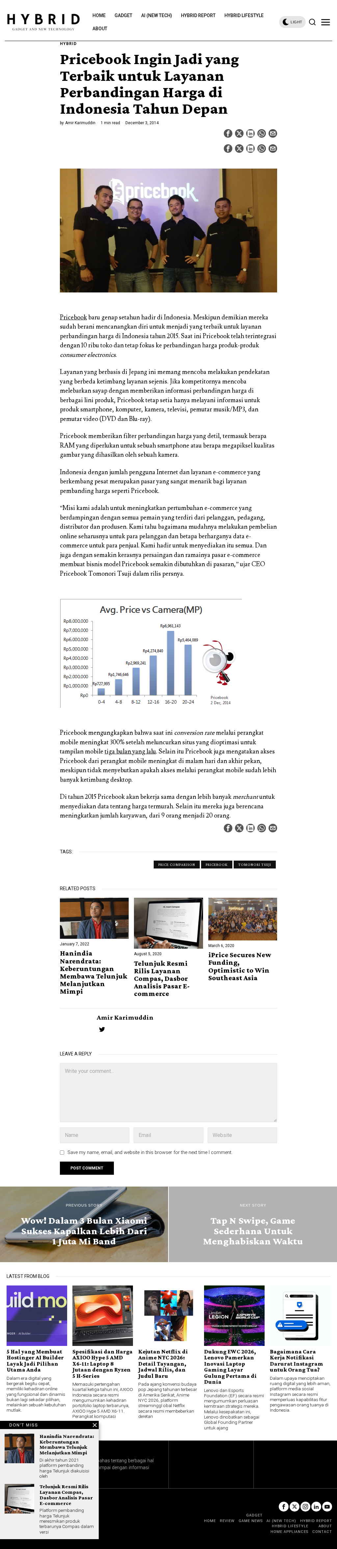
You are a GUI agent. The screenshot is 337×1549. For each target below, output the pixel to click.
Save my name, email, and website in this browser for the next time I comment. (149, 1152)
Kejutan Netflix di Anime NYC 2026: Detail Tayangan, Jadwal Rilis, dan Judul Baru (163, 1364)
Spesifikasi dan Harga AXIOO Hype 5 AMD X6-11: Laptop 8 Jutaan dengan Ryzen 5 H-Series (102, 1364)
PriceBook (217, 864)
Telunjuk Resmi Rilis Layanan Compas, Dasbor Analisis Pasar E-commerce (162, 978)
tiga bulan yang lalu (130, 751)
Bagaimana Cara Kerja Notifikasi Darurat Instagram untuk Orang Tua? (296, 1361)
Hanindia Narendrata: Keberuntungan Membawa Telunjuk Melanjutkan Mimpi (93, 972)
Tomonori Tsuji (254, 864)
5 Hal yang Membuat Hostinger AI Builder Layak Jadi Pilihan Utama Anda (35, 1361)
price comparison (176, 864)
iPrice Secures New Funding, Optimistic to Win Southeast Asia (239, 966)
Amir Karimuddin (80, 123)
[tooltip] (228, 133)
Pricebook (73, 317)
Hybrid (68, 43)
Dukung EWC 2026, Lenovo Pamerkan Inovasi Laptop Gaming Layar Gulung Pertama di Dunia (230, 1367)
